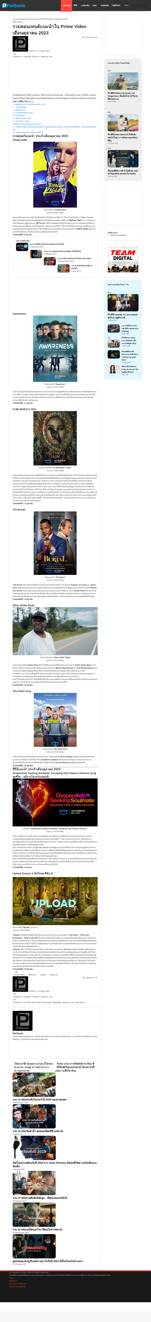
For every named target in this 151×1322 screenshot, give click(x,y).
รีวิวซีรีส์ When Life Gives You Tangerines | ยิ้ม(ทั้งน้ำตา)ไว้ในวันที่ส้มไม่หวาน (123, 96)
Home (11, 1278)
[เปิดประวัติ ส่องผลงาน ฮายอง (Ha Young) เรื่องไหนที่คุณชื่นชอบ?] (114, 373)
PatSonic (32, 51)
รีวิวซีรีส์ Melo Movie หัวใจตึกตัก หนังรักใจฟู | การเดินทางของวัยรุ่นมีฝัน (122, 137)
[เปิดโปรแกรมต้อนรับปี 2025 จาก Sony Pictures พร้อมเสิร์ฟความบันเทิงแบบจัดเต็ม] (34, 1159)
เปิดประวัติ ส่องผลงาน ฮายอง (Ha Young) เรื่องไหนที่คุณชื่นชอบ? (129, 369)
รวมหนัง (43, 974)
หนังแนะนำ (54, 974)
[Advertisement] (55, 75)
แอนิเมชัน (85, 5)
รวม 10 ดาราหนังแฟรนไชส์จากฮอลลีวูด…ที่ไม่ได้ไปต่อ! (62, 251)
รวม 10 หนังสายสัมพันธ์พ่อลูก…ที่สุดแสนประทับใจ (40, 1197)
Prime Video (19, 974)
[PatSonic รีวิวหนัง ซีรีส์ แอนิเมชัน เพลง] (14, 5)
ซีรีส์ (75, 5)
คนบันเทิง (105, 5)
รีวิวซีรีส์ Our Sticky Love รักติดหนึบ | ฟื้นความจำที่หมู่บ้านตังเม (128, 340)
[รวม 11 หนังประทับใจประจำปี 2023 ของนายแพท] (34, 1096)
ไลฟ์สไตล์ (116, 5)
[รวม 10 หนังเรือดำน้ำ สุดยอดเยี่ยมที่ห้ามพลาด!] (34, 1128)
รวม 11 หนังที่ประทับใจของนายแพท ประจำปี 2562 (47, 244)
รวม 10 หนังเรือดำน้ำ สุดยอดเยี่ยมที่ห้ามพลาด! (38, 1131)
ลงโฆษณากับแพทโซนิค (118, 235)
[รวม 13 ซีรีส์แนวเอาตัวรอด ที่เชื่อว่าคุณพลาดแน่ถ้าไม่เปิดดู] (114, 332)
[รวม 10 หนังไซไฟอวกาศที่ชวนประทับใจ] (63, 272)
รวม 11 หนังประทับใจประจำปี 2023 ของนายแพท (39, 1099)
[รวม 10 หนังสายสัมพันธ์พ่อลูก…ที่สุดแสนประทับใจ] (34, 1194)
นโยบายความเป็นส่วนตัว (18, 1284)
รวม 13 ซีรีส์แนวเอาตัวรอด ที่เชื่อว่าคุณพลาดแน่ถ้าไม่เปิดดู (129, 328)
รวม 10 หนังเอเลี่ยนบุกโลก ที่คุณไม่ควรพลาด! (37, 1229)
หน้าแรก (16, 19)
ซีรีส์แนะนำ (32, 974)
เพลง (95, 5)
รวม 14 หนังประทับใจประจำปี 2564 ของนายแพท (74, 258)
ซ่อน (32, 101)
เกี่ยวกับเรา (13, 1281)
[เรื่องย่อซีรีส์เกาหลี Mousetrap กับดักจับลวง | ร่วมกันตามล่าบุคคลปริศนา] (114, 358)
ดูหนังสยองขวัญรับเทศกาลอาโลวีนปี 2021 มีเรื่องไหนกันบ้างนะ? (48, 1261)
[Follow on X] (36, 51)
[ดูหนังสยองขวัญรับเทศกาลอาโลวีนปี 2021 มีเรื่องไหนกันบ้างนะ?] (34, 1258)
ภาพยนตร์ (66, 5)
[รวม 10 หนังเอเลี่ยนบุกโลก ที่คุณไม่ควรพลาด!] (34, 1226)
